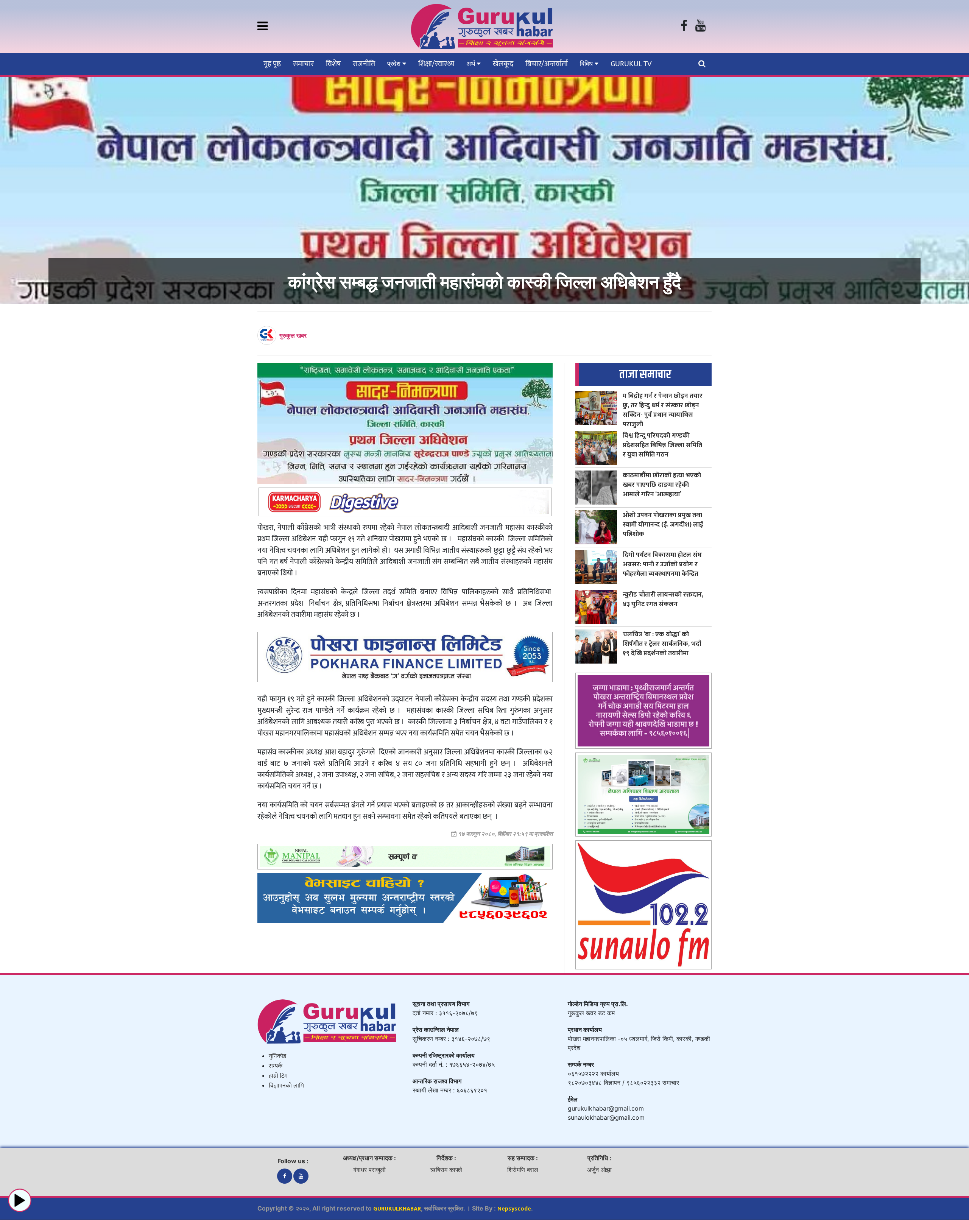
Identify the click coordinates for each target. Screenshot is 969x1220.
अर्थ (471, 63)
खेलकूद (503, 64)
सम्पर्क (275, 1066)
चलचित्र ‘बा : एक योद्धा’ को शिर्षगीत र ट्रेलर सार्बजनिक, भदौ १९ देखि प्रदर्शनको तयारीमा (662, 644)
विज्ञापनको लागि (286, 1086)
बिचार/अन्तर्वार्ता (546, 64)
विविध (587, 63)
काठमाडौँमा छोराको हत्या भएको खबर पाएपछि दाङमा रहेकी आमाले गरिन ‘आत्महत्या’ (662, 485)
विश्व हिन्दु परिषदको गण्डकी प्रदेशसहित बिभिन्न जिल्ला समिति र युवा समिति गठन (662, 445)
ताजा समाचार (645, 374)
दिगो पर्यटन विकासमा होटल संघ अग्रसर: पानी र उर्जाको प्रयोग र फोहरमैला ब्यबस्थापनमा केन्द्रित (662, 564)
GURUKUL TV (631, 64)
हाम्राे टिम (278, 1076)
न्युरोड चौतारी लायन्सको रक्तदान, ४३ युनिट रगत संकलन (663, 599)
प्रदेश (394, 63)
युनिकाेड (277, 1056)
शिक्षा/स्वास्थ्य (436, 64)
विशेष (333, 64)
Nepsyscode (514, 1209)
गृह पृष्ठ (272, 64)
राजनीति (364, 64)
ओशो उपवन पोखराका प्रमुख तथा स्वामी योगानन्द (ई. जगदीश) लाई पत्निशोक (663, 524)
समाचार (303, 64)
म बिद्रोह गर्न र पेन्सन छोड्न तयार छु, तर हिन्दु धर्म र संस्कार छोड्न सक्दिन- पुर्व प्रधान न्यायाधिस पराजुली (663, 410)
